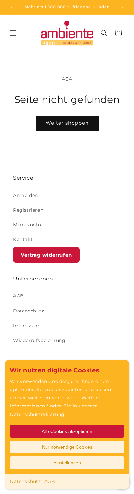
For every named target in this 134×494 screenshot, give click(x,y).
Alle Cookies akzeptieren (67, 431)
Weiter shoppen (67, 123)
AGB (49, 481)
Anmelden (25, 195)
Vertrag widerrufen (46, 255)
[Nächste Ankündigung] (122, 7)
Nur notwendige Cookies (67, 447)
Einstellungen (67, 462)
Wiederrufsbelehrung (39, 340)
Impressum (27, 325)
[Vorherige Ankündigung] (12, 7)
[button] (13, 33)
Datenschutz (25, 481)
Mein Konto (27, 225)
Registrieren (28, 210)
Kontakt (23, 239)
